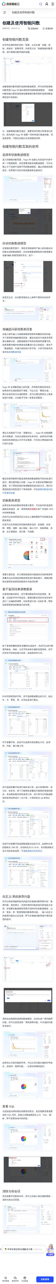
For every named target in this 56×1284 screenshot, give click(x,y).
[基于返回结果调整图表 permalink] (35, 589)
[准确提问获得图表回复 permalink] (35, 329)
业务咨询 (45, 1279)
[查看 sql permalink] (17, 1106)
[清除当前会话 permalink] (23, 1191)
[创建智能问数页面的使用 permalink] (41, 146)
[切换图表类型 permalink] (23, 500)
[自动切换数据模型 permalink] (29, 243)
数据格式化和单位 (33, 851)
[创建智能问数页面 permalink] (31, 39)
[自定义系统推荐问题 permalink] (33, 896)
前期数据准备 (15, 352)
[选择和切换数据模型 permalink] (32, 154)
